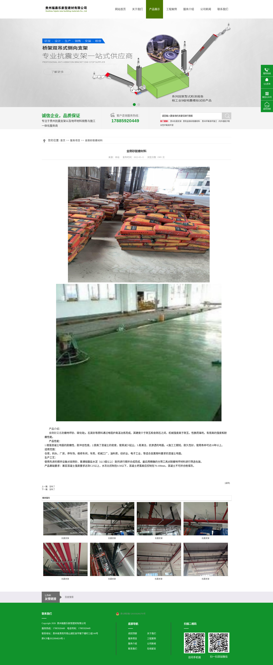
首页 (62, 140)
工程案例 (171, 9)
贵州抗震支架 (176, 121)
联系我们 (222, 9)
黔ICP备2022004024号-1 (53, 638)
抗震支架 (65, 538)
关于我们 (137, 9)
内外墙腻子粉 (224, 121)
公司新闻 (205, 9)
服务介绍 (188, 9)
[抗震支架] (65, 535)
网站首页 (120, 9)
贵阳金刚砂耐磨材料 (191, 121)
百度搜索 (69, 597)
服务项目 (75, 140)
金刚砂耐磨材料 (94, 140)
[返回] (227, 483)
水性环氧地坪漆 (166, 125)
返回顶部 (132, 633)
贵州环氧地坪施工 (209, 121)
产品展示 (154, 9)
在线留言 (151, 648)
